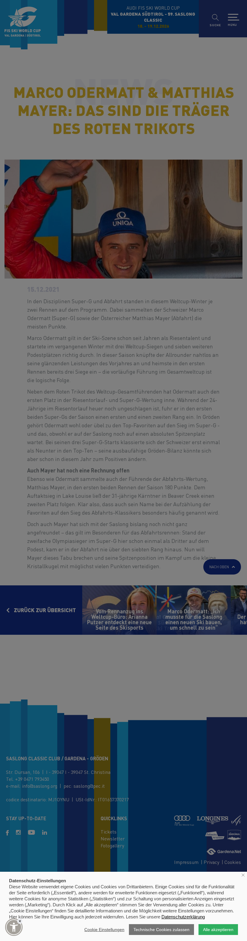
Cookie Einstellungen (104, 929)
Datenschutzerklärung (183, 916)
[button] (14, 927)
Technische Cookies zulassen (161, 929)
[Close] (20, 921)
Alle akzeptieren (218, 929)
